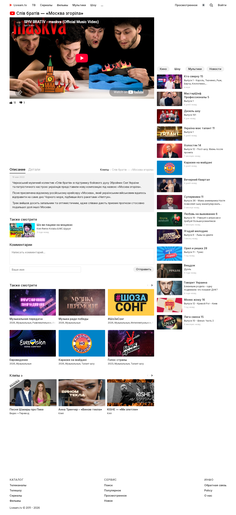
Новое (108, 500)
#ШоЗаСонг (116, 319)
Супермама (192, 196)
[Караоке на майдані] (191, 168)
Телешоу (16, 490)
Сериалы (46, 5)
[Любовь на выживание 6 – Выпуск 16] (191, 219)
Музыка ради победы (73, 319)
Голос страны (117, 360)
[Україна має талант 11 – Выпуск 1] (191, 133)
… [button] (102, 5)
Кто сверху (191, 76)
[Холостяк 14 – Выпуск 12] (191, 151)
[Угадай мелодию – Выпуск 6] (191, 236)
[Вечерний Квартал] (191, 185)
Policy (208, 490)
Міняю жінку (192, 299)
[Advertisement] (82, 136)
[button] (152, 285)
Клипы (104, 169)
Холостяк (190, 145)
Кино (163, 69)
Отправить (143, 269)
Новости (215, 69)
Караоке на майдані (198, 162)
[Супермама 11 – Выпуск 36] (191, 202)
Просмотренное (186, 5)
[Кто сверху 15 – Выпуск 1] (191, 82)
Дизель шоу (192, 111)
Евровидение (19, 360)
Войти (222, 5)
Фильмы (62, 5)
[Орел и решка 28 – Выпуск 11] (191, 253)
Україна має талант (198, 128)
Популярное (112, 490)
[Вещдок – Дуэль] (191, 271)
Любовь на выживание (199, 214)
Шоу (93, 5)
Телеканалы (18, 485)
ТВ (34, 5)
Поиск (108, 485)
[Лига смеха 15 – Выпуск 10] (191, 322)
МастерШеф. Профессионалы (195, 95)
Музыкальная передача (26, 319)
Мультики (79, 5)
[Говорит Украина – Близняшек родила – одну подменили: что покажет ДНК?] (191, 288)
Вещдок (189, 265)
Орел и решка (193, 248)
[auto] (203, 4)
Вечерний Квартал (197, 179)
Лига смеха (192, 317)
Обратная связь (215, 485)
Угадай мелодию (196, 231)
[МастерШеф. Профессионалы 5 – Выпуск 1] (191, 99)
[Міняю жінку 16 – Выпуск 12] (191, 305)
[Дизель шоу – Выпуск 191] (191, 116)
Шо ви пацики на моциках (54, 225)
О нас (208, 495)
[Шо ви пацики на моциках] (82, 230)
